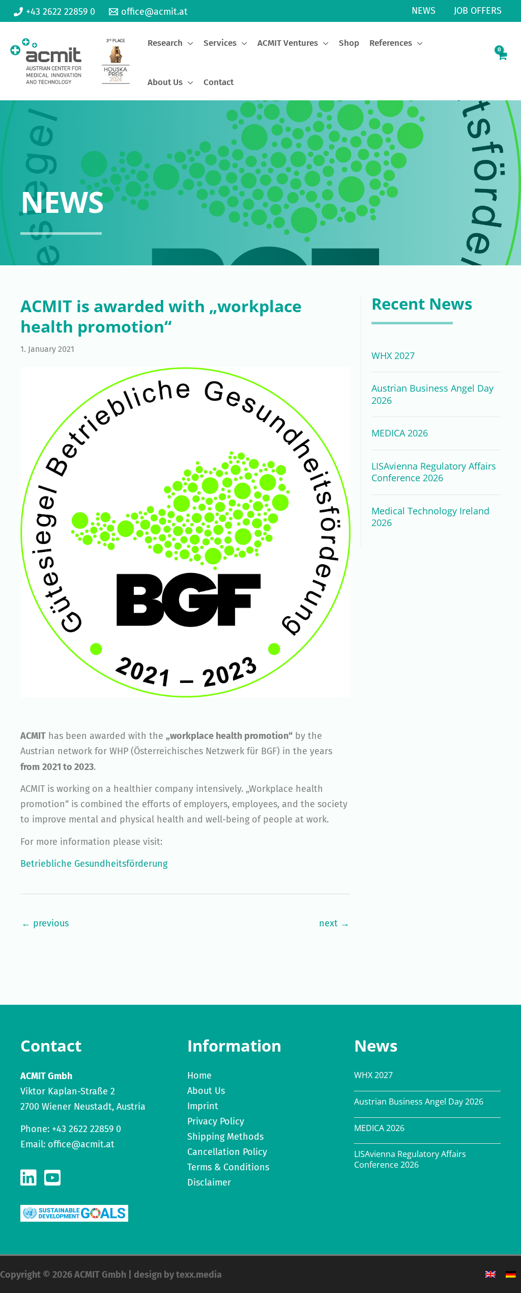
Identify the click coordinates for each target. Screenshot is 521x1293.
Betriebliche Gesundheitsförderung (93, 863)
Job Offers (478, 10)
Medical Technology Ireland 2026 (430, 517)
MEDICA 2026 (399, 433)
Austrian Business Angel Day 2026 (432, 394)
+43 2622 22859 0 (86, 1129)
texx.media (199, 1274)
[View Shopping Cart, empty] (502, 61)
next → (334, 923)
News (424, 10)
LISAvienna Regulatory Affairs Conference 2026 (433, 472)
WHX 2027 (393, 355)
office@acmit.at (81, 1144)
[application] (188, 43)
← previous (45, 923)
